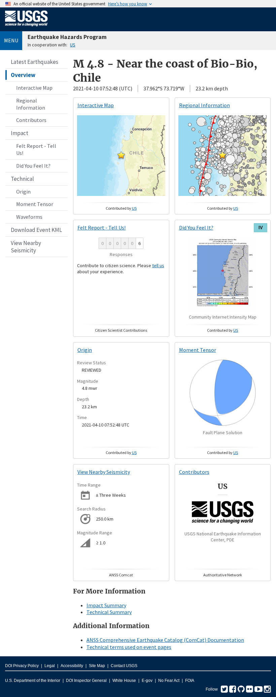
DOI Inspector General (86, 680)
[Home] (26, 27)
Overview (23, 75)
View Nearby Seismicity (26, 246)
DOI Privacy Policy (22, 665)
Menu (11, 40)
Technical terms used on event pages (129, 647)
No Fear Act (168, 680)
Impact (19, 133)
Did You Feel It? (33, 165)
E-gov (147, 680)
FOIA (189, 680)
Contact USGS (124, 665)
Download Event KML (36, 230)
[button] (121, 155)
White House (124, 680)
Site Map (97, 665)
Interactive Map (34, 87)
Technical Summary (109, 612)
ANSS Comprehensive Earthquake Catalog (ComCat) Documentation (165, 640)
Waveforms (29, 216)
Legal (49, 665)
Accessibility (72, 665)
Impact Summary (106, 605)
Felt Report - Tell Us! (36, 149)
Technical (22, 178)
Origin (23, 191)
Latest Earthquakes (34, 62)
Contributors (31, 120)
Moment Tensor (34, 204)
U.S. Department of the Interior (32, 680)
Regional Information (30, 104)
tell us (158, 265)
